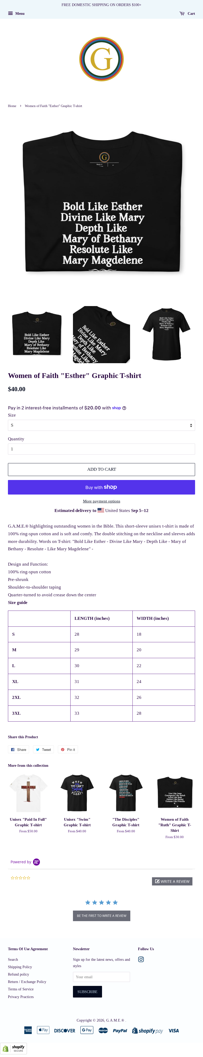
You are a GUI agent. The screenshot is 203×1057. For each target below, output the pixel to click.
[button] (172, 881)
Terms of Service (21, 989)
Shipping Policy (20, 967)
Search (13, 959)
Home (12, 106)
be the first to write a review (101, 915)
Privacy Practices (21, 997)
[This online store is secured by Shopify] (13, 1052)
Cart (191, 14)
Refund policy (18, 974)
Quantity (16, 438)
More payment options (101, 501)
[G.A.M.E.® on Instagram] (141, 960)
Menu (19, 14)
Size (12, 415)
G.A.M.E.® (115, 1020)
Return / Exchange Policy (27, 982)
